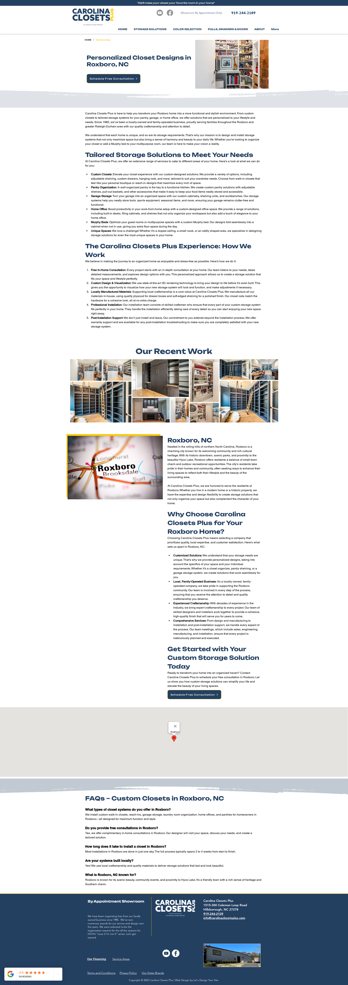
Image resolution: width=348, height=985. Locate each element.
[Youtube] (160, 13)
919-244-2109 (243, 12)
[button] (259, 29)
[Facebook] (170, 13)
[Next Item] (272, 390)
